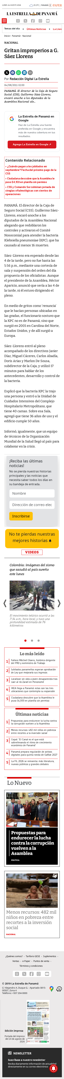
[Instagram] (40, 20)
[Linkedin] (24, 72)
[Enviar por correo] (30, 72)
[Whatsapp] (18, 72)
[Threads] (18, 20)
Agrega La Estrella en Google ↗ (32, 144)
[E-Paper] (55, 5)
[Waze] (59, 988)
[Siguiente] (58, 603)
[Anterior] (5, 603)
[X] (26, 20)
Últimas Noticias (36, 29)
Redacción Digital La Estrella (29, 79)
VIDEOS (32, 552)
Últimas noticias (32, 714)
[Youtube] (47, 20)
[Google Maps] (51, 988)
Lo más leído (32, 653)
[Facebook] (33, 20)
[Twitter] (6, 72)
